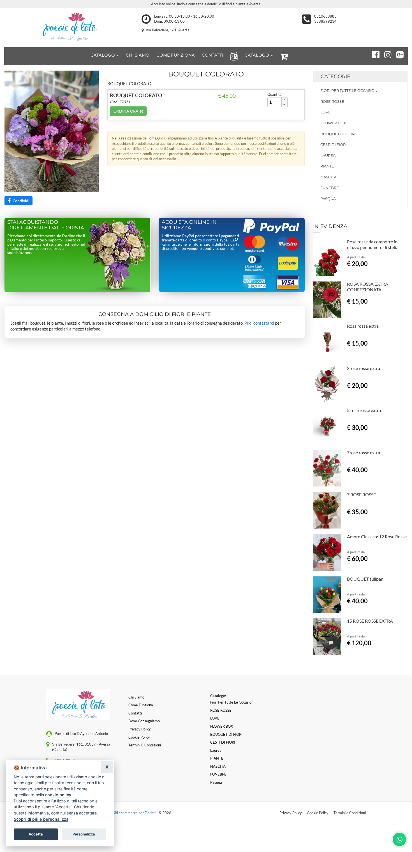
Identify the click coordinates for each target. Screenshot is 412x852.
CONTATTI (212, 55)
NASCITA (328, 177)
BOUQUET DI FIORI (337, 134)
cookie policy (58, 794)
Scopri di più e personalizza (41, 819)
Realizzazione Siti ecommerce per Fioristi (123, 813)
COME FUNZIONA (175, 55)
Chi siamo (136, 697)
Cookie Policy (317, 813)
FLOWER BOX (333, 123)
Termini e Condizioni (350, 813)
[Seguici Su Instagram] (385, 53)
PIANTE (327, 166)
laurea (327, 155)
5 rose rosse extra (364, 410)
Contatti (135, 713)
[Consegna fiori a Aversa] (68, 26)
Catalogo (103, 55)
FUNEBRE (329, 187)
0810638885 (325, 16)
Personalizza (84, 834)
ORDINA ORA (126, 111)
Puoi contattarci (259, 322)
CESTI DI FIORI (333, 144)
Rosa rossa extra (363, 326)
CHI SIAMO (137, 55)
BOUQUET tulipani (366, 578)
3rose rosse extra (363, 368)
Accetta (36, 834)
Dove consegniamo (144, 721)
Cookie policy (139, 737)
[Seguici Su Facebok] (373, 53)
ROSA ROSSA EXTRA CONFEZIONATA (367, 286)
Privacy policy (139, 729)
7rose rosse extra (363, 452)
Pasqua (328, 198)
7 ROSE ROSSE (361, 494)
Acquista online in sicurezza (189, 225)
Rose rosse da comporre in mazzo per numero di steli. (372, 244)
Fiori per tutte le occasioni (349, 90)
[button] (233, 56)
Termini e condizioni (144, 745)
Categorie (335, 76)
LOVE (325, 112)
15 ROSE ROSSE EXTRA (370, 620)
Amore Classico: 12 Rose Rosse (377, 536)
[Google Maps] (398, 53)
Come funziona (140, 705)
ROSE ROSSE (332, 101)
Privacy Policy (290, 813)
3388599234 (325, 21)
